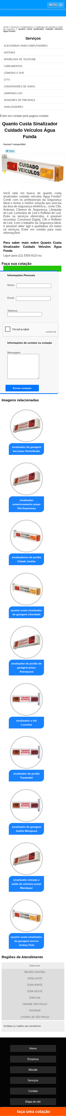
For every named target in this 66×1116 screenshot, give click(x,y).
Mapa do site (33, 1101)
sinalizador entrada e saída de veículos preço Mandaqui (26, 883)
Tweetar (10, 151)
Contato (33, 1091)
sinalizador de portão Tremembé (26, 775)
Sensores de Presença (19, 100)
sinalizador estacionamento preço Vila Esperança (26, 504)
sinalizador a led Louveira (26, 722)
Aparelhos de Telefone (20, 59)
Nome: (11, 284)
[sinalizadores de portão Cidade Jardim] (26, 535)
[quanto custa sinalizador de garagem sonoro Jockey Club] (26, 914)
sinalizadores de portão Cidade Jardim (26, 559)
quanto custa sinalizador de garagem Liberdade (26, 612)
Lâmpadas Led (13, 93)
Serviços (33, 38)
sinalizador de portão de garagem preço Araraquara (26, 667)
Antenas (9, 52)
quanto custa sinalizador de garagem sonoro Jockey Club (26, 940)
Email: (11, 297)
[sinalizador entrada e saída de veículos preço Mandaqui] (26, 857)
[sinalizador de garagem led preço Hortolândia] (26, 425)
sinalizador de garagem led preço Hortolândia (26, 449)
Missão (33, 1069)
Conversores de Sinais (19, 86)
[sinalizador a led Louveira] (26, 698)
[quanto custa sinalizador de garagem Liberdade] (26, 588)
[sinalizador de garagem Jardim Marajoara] (26, 804)
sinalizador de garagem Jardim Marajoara (26, 828)
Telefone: (13, 310)
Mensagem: (14, 352)
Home (33, 1048)
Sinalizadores (13, 107)
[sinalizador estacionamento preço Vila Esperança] (26, 478)
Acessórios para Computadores (26, 45)
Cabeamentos (13, 66)
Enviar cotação (22, 388)
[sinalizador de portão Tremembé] (26, 751)
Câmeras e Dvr (14, 73)
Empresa (32, 1059)
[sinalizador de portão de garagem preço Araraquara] (26, 641)
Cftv (7, 79)
